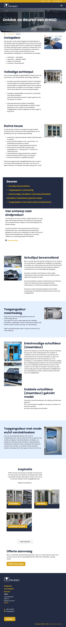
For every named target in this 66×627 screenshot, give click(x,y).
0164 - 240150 (46, 1)
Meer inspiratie (25, 542)
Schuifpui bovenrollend (19, 186)
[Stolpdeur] (20, 499)
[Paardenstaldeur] (20, 521)
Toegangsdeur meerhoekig (21, 190)
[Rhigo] (10, 5)
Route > (6, 603)
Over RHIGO (9, 589)
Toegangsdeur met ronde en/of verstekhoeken (30, 202)
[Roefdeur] (48, 499)
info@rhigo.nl (58, 1)
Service (7, 592)
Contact (9, 619)
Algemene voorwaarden (55, 624)
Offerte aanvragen (16, 564)
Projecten (8, 586)
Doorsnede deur (13, 240)
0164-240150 (10, 609)
